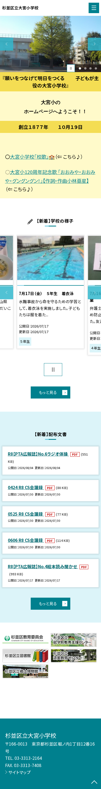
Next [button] (94, 44)
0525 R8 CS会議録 (26, 514)
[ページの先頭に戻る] (94, 782)
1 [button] (80, 68)
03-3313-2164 (28, 758)
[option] (50, 44)
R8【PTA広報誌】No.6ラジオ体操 (38, 454)
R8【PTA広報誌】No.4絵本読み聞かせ (43, 566)
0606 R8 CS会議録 (26, 540)
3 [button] (90, 68)
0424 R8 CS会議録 (26, 487)
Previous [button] (6, 44)
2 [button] (85, 68)
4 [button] (96, 68)
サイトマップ (19, 772)
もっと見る (48, 392)
